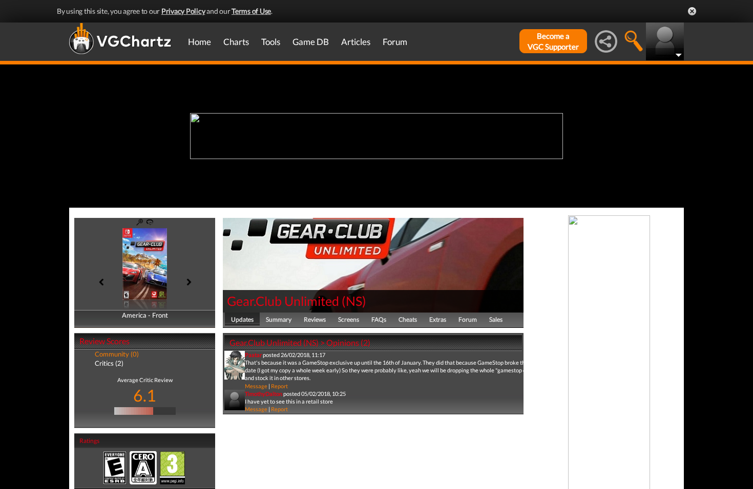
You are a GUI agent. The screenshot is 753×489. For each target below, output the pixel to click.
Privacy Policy (183, 11)
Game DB (310, 41)
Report (279, 386)
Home (199, 41)
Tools (270, 41)
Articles (355, 41)
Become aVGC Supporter (553, 41)
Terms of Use (251, 11)
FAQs (378, 319)
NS (354, 300)
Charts (236, 41)
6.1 (144, 395)
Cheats (408, 319)
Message (256, 386)
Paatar (253, 354)
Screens (348, 319)
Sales (496, 319)
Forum (395, 41)
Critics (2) (109, 363)
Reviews (315, 319)
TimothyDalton (263, 393)
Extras (437, 319)
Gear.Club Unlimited (283, 300)
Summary (278, 319)
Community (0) (117, 354)
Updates (242, 319)
